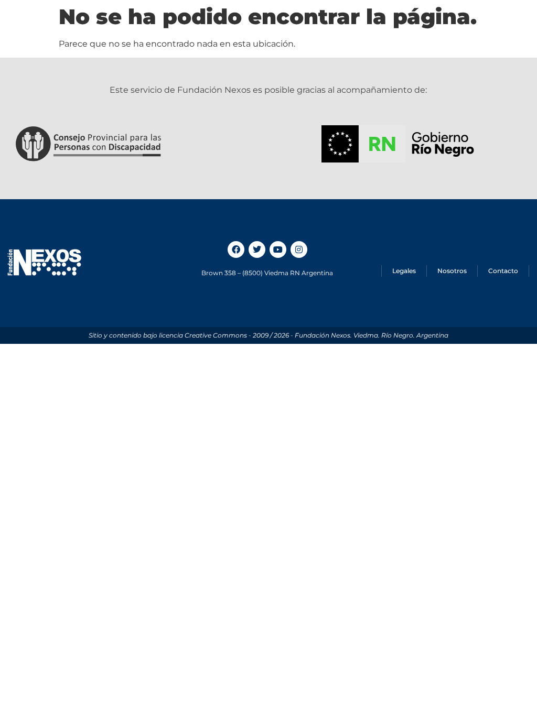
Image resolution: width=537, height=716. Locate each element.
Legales (404, 271)
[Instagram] (299, 249)
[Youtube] (278, 249)
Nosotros (452, 271)
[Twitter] (257, 249)
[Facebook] (236, 249)
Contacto (503, 271)
